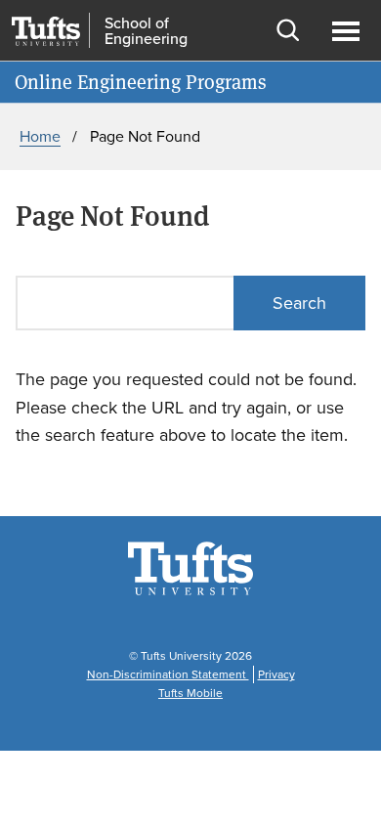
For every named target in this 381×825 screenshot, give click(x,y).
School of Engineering (146, 31)
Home (40, 136)
